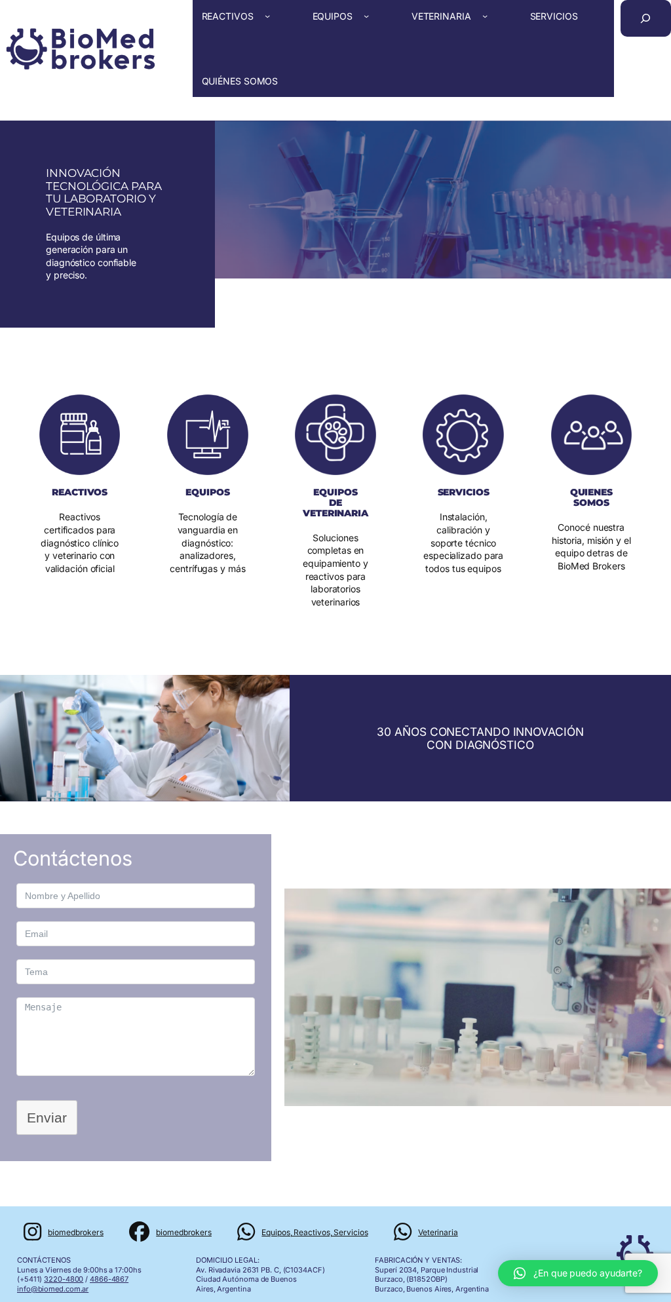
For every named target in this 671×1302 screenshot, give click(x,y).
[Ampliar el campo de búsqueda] (646, 18)
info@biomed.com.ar (52, 1288)
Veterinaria (438, 1232)
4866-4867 (109, 1279)
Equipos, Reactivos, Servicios (314, 1232)
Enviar (47, 1117)
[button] (578, 1273)
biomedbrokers (76, 1232)
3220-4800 (63, 1279)
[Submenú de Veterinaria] (485, 15)
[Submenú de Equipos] (366, 15)
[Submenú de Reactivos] (267, 15)
